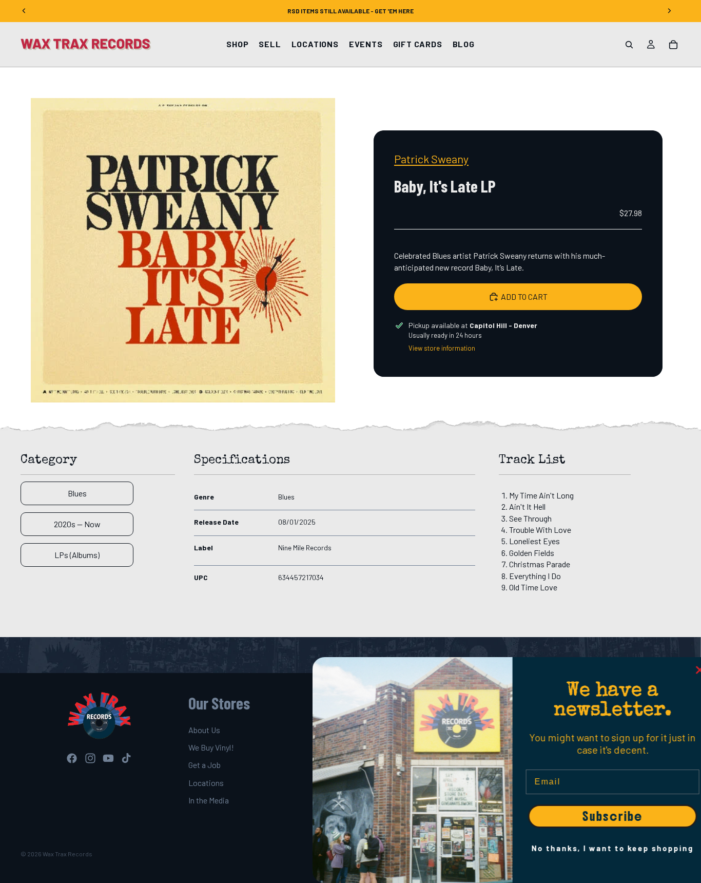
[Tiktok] (126, 758)
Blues (77, 493)
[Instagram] (90, 758)
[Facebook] (72, 758)
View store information (441, 348)
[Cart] (673, 44)
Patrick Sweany (431, 158)
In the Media (208, 800)
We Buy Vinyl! (211, 747)
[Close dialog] (688, 670)
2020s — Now (77, 524)
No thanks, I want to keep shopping (601, 848)
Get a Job (204, 765)
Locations (206, 783)
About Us (204, 730)
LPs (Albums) (77, 555)
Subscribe (601, 816)
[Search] (629, 44)
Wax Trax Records (67, 853)
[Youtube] (108, 758)
